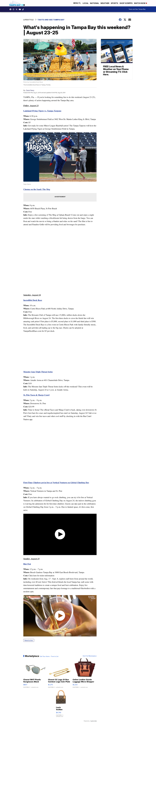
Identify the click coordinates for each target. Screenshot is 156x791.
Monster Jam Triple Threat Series (38, 371)
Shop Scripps (126, 3)
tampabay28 (17, 9)
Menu (76, 3)
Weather (104, 3)
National (94, 3)
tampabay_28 (14, 9)
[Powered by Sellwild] (93, 721)
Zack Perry (30, 90)
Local (86, 3)
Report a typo (29, 640)
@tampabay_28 (23, 9)
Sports (114, 3)
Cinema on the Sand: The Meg (36, 189)
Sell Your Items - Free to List (49, 656)
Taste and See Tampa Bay (137, 9)
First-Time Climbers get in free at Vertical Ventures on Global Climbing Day (56, 482)
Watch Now (140, 3)
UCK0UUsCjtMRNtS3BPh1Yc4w (20, 9)
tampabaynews (11, 9)
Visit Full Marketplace (90, 656)
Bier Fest (27, 563)
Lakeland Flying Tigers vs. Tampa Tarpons (42, 110)
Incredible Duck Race (32, 300)
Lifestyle (28, 20)
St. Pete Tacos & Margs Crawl (36, 394)
